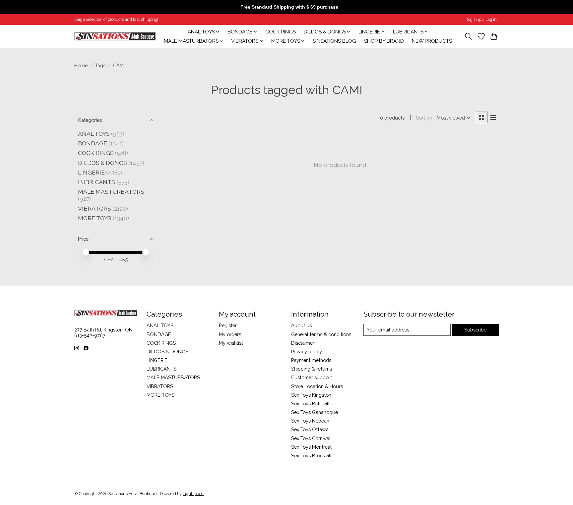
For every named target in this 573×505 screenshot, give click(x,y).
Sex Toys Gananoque (314, 412)
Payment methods (311, 360)
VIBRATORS (94, 208)
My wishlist (231, 343)
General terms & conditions (321, 334)
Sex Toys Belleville (311, 403)
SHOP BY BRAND (384, 41)
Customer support (311, 377)
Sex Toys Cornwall (311, 438)
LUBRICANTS (96, 181)
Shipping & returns (311, 369)
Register (228, 325)
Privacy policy (306, 351)
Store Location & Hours (317, 386)
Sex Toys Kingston (311, 395)
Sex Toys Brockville (312, 455)
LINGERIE (91, 172)
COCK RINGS (280, 32)
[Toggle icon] (468, 36)
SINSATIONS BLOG (334, 41)
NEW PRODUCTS (432, 41)
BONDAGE (92, 143)
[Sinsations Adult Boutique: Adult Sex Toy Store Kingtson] (115, 36)
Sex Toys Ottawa (310, 429)
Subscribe (475, 329)
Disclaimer (302, 343)
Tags (100, 65)
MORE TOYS (94, 218)
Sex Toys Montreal (311, 447)
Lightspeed (193, 493)
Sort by (424, 118)
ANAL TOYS (94, 133)
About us (301, 325)
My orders (230, 334)
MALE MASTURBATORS (111, 191)
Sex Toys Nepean (310, 421)
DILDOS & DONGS (102, 162)
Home (81, 65)
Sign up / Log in (482, 19)
